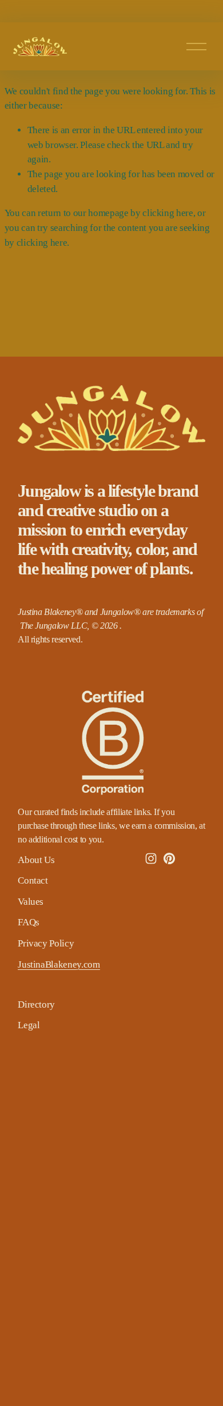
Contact (33, 880)
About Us (36, 859)
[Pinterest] (169, 858)
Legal (28, 1025)
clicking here (167, 212)
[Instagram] (151, 858)
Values (30, 901)
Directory (36, 1004)
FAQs (28, 922)
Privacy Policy (46, 943)
